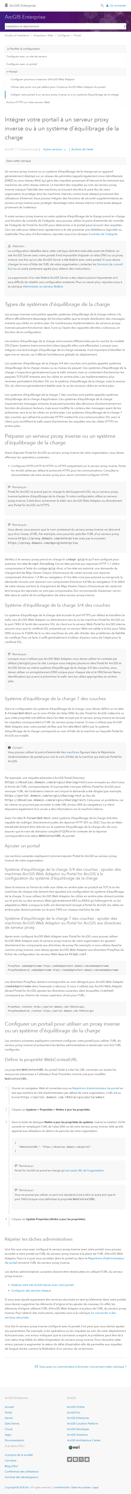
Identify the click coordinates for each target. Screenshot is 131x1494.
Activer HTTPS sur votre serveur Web (28, 102)
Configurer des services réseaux (31, 1290)
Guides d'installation (17, 35)
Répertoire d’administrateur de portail (95, 1088)
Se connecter (118, 5)
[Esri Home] (74, 1447)
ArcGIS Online (76, 1407)
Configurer (63, 35)
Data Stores (12, 1423)
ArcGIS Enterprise (22, 5)
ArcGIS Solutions (77, 1434)
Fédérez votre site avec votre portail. (42, 1285)
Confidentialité (61, 1487)
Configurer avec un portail (21, 64)
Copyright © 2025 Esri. (17, 1487)
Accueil (9, 1407)
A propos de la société (19, 1455)
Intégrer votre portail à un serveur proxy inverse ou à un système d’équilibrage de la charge (65, 94)
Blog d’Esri (11, 1466)
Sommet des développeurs (21, 1477)
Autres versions (52, 149)
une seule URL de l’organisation (84, 1170)
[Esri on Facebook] (75, 1459)
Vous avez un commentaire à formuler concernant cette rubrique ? (82, 1366)
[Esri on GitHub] (81, 1459)
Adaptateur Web (43, 35)
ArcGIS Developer (78, 1429)
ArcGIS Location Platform (82, 1423)
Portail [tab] (13, 71)
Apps (8, 1434)
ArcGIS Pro (73, 1412)
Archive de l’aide (82, 149)
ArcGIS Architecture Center (84, 1440)
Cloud (8, 1429)
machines (73, 752)
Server (9, 1418)
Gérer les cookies (81, 1487)
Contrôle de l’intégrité (103, 234)
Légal (95, 1487)
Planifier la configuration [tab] (25, 48)
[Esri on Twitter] (69, 1459)
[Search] (102, 5)
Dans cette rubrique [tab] (18, 160)
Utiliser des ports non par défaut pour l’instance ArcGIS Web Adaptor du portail (58, 87)
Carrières (10, 1460)
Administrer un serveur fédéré (43, 286)
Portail (77, 35)
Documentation (14, 1440)
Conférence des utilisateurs (22, 1471)
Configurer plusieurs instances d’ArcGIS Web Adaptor (43, 79)
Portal (8, 1412)
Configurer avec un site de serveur (26, 56)
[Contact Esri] (87, 1459)
